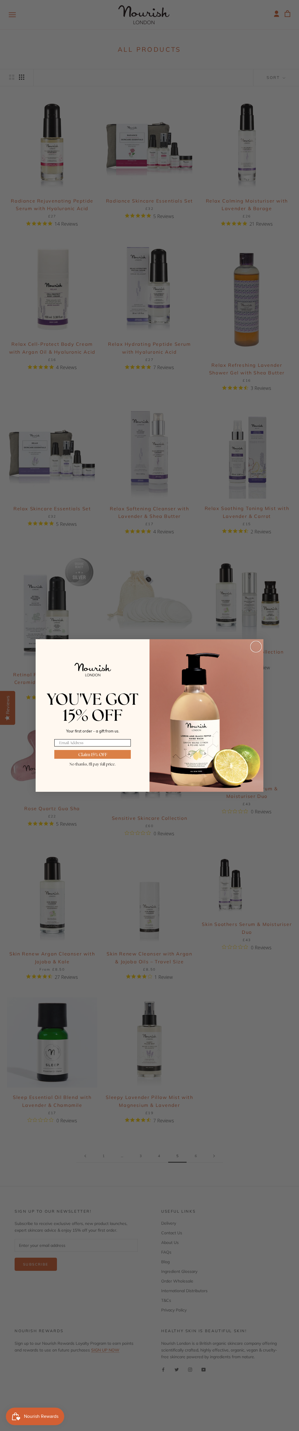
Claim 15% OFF (92, 754)
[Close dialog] (256, 647)
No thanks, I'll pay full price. (92, 763)
